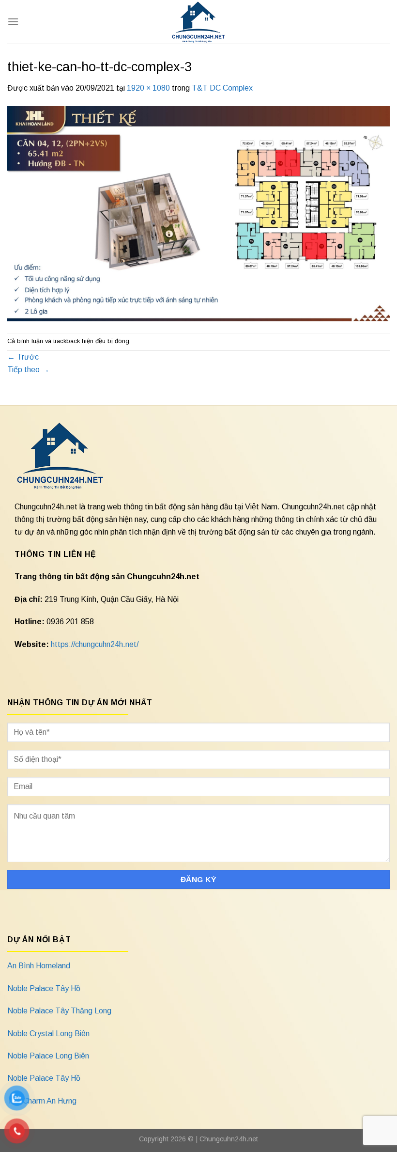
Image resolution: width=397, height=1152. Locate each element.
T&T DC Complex (222, 88)
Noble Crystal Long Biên (48, 1033)
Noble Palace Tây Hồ (43, 988)
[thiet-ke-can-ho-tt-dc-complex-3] (198, 213)
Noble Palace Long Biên (48, 1056)
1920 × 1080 (148, 88)
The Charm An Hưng (41, 1101)
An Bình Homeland (38, 966)
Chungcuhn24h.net (228, 1139)
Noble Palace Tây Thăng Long (59, 1011)
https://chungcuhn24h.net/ (94, 644)
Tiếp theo (28, 369)
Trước (23, 357)
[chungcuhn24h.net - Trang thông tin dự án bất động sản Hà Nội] (199, 22)
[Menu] (13, 21)
